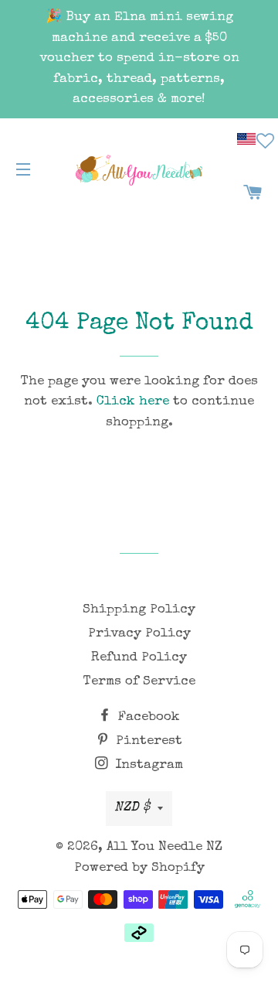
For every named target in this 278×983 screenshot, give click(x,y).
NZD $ (132, 807)
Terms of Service (139, 681)
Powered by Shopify (139, 868)
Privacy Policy (139, 633)
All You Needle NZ (164, 847)
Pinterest (147, 741)
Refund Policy (139, 657)
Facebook (147, 717)
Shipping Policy (139, 609)
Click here (133, 401)
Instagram (147, 765)
